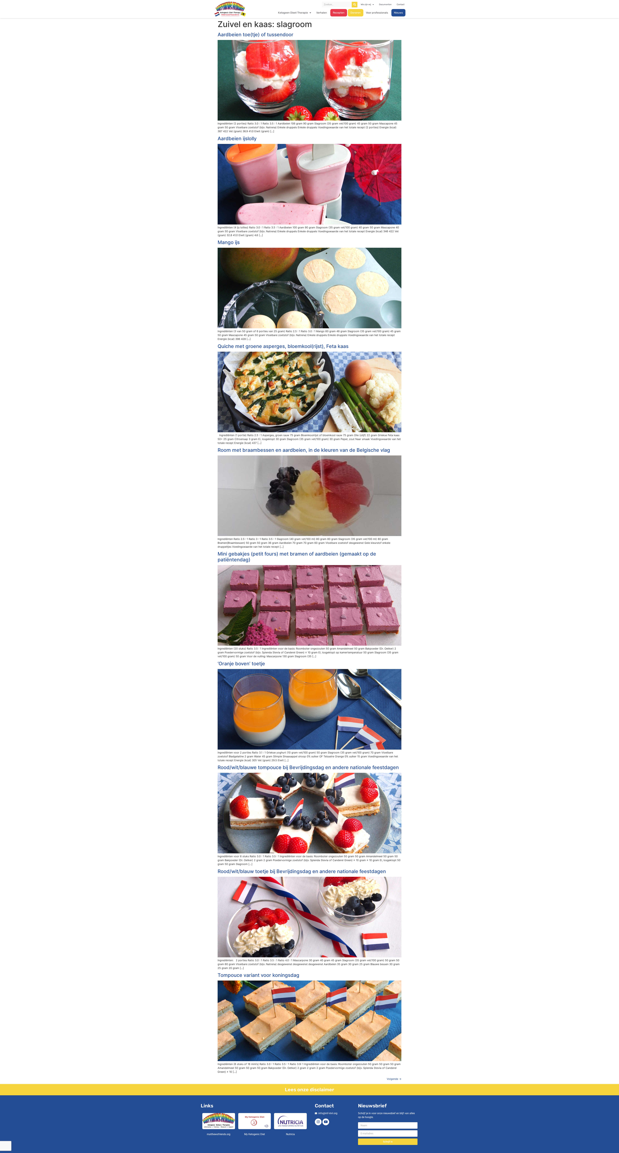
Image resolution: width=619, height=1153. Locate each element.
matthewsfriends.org (218, 1134)
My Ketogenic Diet (254, 1134)
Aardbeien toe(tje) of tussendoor (255, 34)
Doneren (355, 12)
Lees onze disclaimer (309, 1090)
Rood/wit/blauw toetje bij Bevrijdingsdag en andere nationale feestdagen (302, 871)
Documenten (385, 4)
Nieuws (398, 12)
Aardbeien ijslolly (237, 138)
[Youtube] (325, 1122)
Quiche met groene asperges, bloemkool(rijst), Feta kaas (283, 346)
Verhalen (321, 12)
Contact (400, 4)
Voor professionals (377, 12)
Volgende (394, 1078)
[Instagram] (318, 1122)
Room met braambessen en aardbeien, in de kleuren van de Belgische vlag (304, 450)
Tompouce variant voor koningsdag (258, 975)
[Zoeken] (354, 4)
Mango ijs (229, 242)
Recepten (338, 12)
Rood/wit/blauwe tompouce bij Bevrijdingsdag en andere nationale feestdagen (308, 767)
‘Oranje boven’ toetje (241, 663)
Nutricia (290, 1134)
